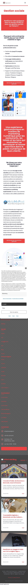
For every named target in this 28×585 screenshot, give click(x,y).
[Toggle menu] (25, 2)
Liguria (2, 379)
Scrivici (13, 448)
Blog (2, 349)
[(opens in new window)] (14, 202)
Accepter (4, 304)
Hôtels (2, 333)
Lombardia (3, 367)
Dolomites (3, 401)
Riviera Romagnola (5, 413)
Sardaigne (3, 383)
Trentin (2, 371)
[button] (26, 268)
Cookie (14, 577)
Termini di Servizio (5, 319)
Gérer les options (14, 312)
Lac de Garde (4, 397)
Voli (2, 337)
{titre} (10, 315)
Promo (3, 353)
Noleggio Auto (4, 341)
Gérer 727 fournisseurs (7, 298)
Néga (3, 308)
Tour (2, 345)
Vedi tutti (22, 460)
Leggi (23, 493)
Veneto (2, 359)
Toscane (3, 363)
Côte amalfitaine (5, 409)
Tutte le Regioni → (5, 387)
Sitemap (3, 323)
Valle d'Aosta (4, 421)
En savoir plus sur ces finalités (17, 298)
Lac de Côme (4, 405)
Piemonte (3, 375)
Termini (18, 577)
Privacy (9, 577)
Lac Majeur (4, 417)
